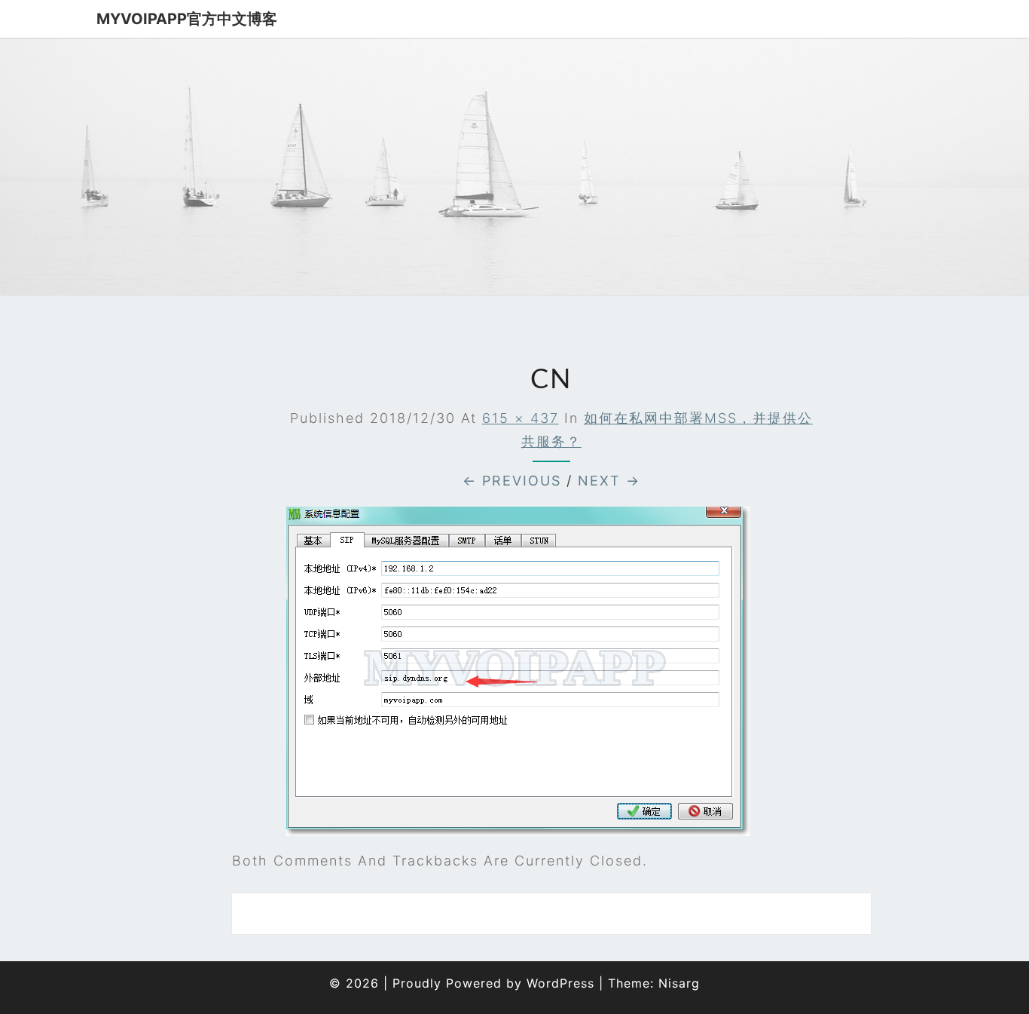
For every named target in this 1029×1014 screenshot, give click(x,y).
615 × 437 (520, 418)
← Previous (512, 481)
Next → (609, 481)
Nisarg (679, 983)
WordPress (560, 983)
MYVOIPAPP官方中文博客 (186, 19)
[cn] (518, 677)
